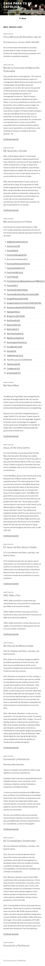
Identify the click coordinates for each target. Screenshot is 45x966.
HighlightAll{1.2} (13, 312)
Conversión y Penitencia (16, 759)
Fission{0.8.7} (12, 286)
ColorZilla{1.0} (12, 251)
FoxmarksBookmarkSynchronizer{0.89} (23, 294)
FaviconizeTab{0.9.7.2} (16, 268)
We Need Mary (11, 385)
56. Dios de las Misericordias (18, 645)
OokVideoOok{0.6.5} (15, 334)
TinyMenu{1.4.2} (13, 369)
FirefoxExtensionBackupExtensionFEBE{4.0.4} (26, 281)
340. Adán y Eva (11, 595)
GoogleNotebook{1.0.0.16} (17, 299)
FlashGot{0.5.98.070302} (17, 290)
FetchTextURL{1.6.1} (15, 272)
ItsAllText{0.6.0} (13, 320)
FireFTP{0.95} (12, 277)
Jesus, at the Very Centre (16, 447)
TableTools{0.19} (13, 364)
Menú (24, 18)
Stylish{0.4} (11, 351)
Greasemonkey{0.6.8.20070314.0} (21, 307)
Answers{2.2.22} (13, 246)
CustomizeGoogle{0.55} (17, 255)
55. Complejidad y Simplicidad (19, 840)
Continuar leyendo (11, 139)
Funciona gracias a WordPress (14, 961)
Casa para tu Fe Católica (17, 5)
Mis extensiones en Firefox (17, 221)
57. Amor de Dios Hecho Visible (20, 547)
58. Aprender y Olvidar (15, 151)
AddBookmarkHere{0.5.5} (17, 242)
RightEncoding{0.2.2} (15, 338)
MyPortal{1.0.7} (13, 329)
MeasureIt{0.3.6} (14, 325)
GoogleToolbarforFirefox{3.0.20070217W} (24, 303)
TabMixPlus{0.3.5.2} (15, 356)
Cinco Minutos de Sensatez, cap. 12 (22, 37)
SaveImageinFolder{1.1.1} (17, 342)
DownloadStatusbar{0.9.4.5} (18, 264)
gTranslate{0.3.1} (14, 373)
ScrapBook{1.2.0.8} (14, 347)
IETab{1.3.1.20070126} (16, 316)
